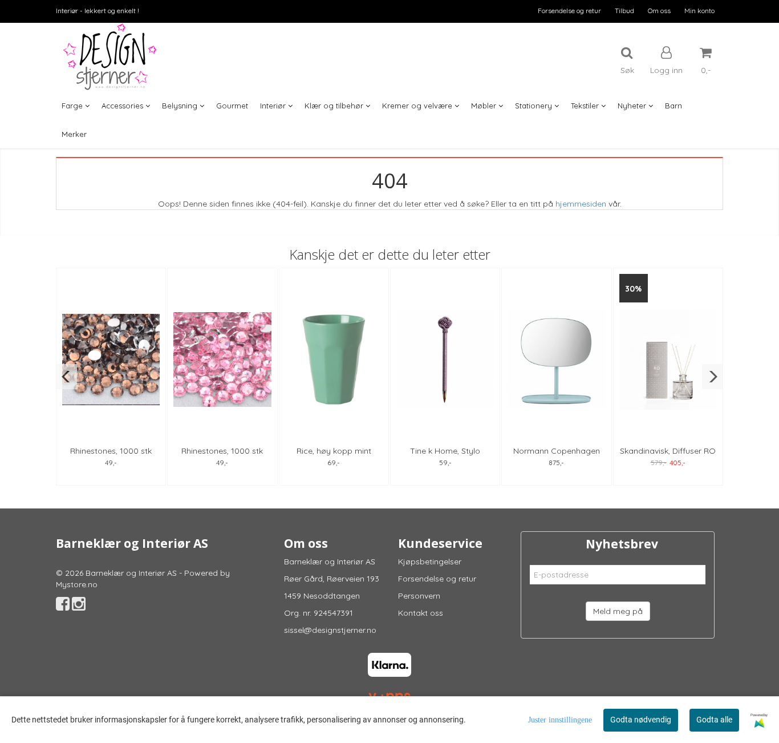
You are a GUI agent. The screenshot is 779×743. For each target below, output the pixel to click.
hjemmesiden (580, 204)
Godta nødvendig (640, 719)
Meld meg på (618, 611)
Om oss (659, 10)
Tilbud (624, 10)
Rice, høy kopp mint (334, 451)
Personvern (419, 596)
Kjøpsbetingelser (429, 561)
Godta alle (714, 719)
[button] (66, 376)
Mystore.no (77, 584)
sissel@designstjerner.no (330, 630)
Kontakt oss (420, 613)
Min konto (699, 10)
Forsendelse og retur (569, 10)
